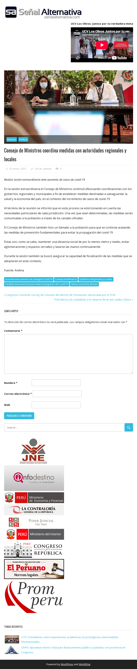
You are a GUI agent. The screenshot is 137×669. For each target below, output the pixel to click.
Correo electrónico (18, 393)
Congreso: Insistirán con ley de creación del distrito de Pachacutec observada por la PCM (60, 295)
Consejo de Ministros (66, 279)
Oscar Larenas (43, 168)
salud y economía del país (84, 284)
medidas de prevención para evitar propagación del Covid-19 (36, 284)
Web (7, 405)
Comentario (13, 330)
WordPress (67, 664)
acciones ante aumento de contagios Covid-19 (28, 279)
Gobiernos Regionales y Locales (96, 279)
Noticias (11, 139)
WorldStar (84, 664)
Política (23, 139)
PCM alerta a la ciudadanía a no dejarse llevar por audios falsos (92, 299)
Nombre (10, 383)
